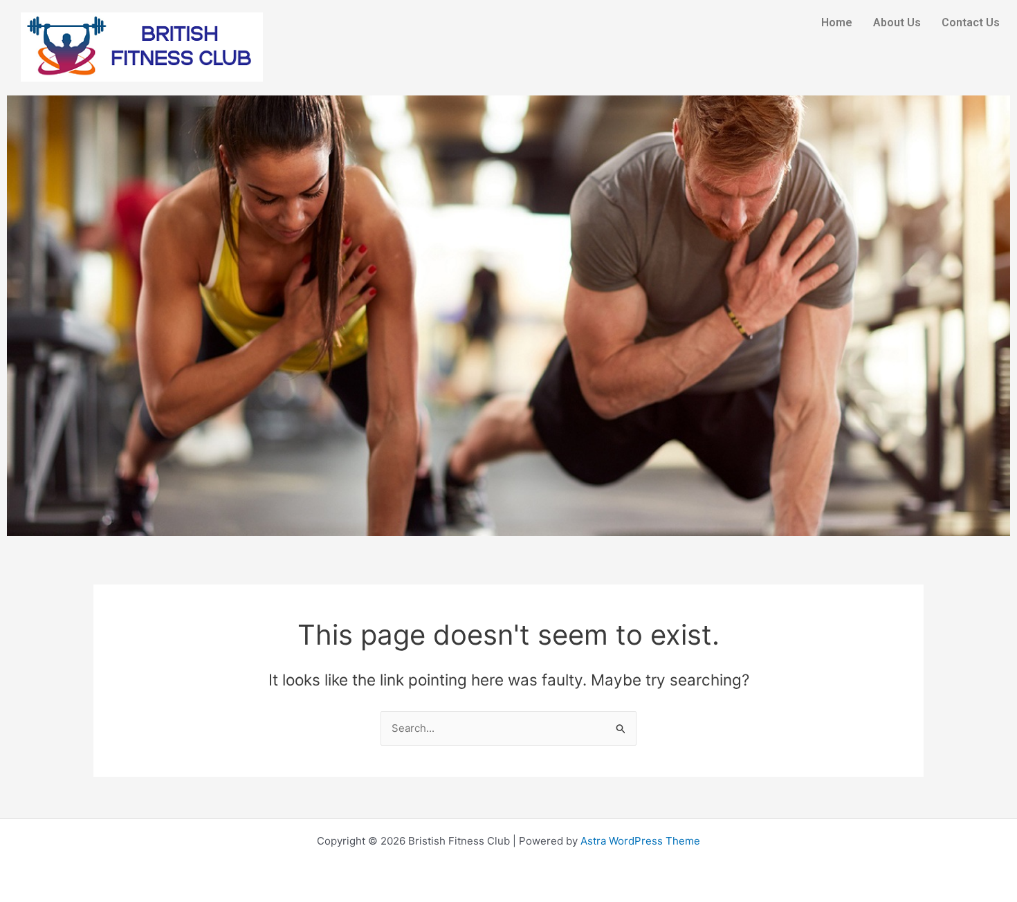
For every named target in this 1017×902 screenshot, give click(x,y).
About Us (897, 22)
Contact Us (971, 22)
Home (836, 22)
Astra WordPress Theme (640, 840)
